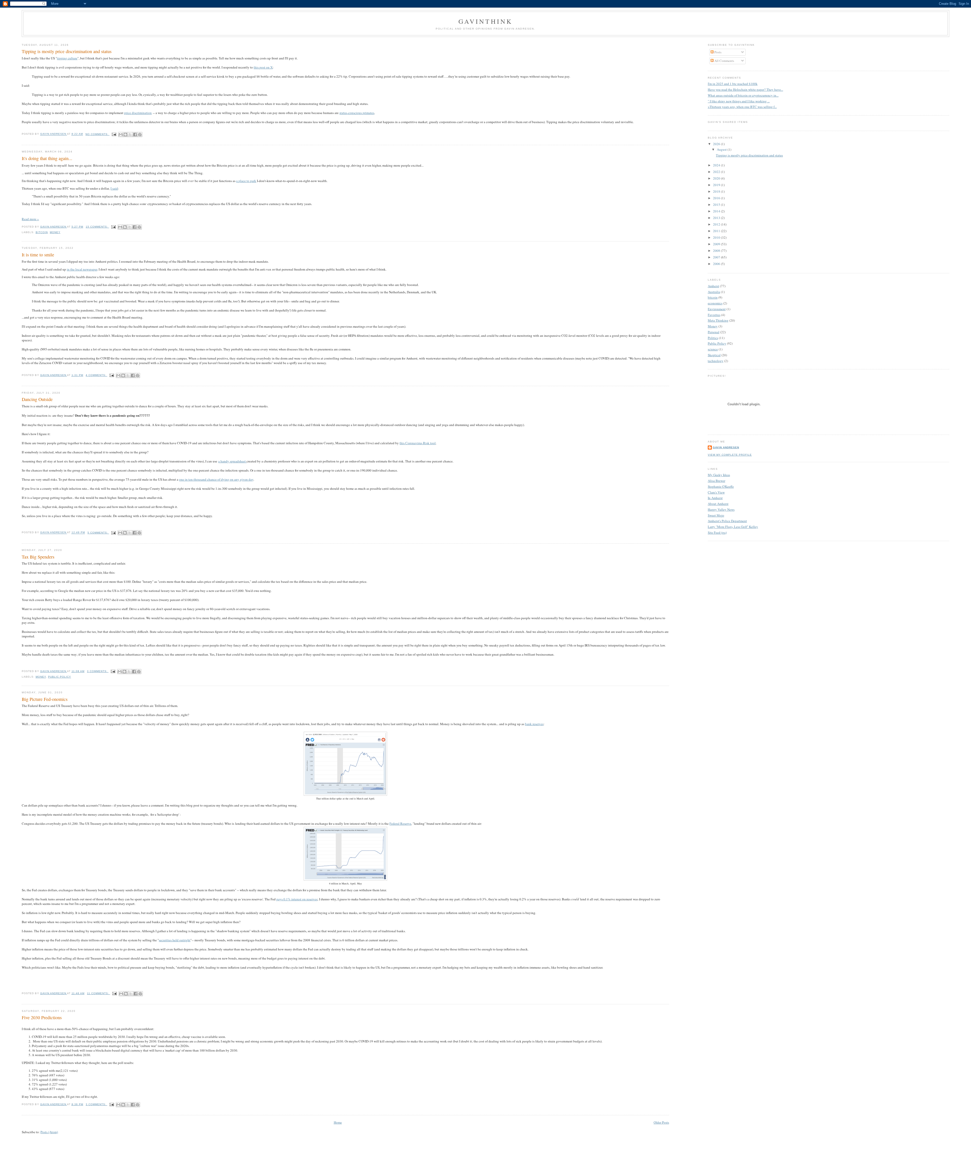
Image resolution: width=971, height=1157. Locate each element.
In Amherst (715, 498)
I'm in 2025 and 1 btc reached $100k (733, 83)
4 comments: (96, 375)
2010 (717, 237)
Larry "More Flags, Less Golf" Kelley (733, 526)
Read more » (30, 219)
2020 (717, 178)
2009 (717, 244)
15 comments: (97, 226)
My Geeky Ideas (719, 475)
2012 (717, 224)
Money (55, 232)
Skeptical (714, 355)
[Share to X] (130, 134)
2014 (717, 211)
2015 (717, 204)
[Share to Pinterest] (139, 134)
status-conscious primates (356, 112)
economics (715, 303)
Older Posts (661, 1122)
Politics (713, 338)
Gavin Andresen (726, 447)
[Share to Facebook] (135, 134)
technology (715, 361)
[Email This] (120, 134)
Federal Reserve (400, 823)
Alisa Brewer (716, 480)
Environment (717, 309)
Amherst (713, 286)
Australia (714, 292)
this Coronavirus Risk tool (418, 443)
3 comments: (97, 671)
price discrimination (138, 112)
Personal (713, 332)
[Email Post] (113, 134)
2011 (717, 231)
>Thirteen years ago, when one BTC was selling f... (742, 106)
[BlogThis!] (125, 134)
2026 (717, 144)
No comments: (97, 134)
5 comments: (98, 532)
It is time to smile (38, 255)
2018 (717, 191)
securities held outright (174, 940)
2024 (717, 165)
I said (114, 188)
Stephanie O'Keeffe (721, 486)
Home (338, 1122)
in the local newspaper (82, 269)
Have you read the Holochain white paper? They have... (745, 89)
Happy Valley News (721, 509)
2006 (717, 263)
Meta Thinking (718, 320)
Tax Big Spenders (38, 557)
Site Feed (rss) (717, 532)
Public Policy (59, 676)
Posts (717, 52)
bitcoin (42, 232)
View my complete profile (730, 454)
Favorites (714, 315)
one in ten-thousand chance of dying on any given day (216, 479)
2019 (717, 185)
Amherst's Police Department (727, 521)
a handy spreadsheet (232, 461)
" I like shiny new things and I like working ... (739, 101)
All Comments (724, 60)
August (722, 149)
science (713, 349)
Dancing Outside (37, 399)
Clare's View (716, 492)
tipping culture (67, 58)
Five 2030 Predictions (42, 1017)
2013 (717, 217)
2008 (717, 250)
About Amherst (718, 503)
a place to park (246, 181)
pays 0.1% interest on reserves (296, 899)
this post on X (263, 67)
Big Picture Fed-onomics (45, 699)
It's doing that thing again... (47, 158)
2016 (717, 198)
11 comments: (98, 993)
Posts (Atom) (49, 1132)
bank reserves (534, 724)
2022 (717, 171)
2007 (717, 257)
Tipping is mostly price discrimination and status (67, 51)
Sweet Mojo (716, 515)
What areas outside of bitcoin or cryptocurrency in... (743, 95)
